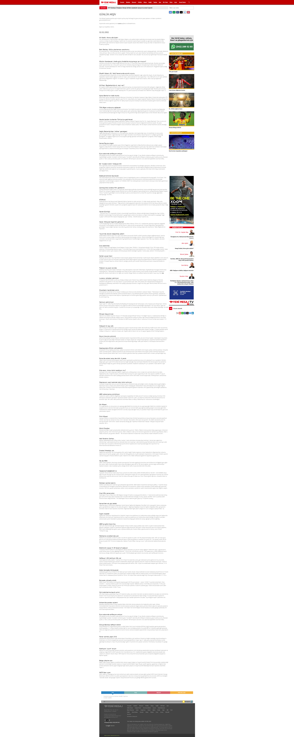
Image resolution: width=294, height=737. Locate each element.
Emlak (158, 710)
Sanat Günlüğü (104, 211)
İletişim (152, 712)
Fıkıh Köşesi (103, 416)
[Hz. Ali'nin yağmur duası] (181, 107)
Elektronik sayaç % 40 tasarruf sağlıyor (113, 548)
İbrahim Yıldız (184, 276)
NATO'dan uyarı (105, 672)
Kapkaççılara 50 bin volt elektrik (111, 348)
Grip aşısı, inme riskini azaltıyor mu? (112, 370)
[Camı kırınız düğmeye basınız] (181, 88)
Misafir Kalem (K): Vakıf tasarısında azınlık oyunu (117, 73)
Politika (140, 2)
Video (171, 2)
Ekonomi (134, 2)
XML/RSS (129, 714)
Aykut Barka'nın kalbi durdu (109, 95)
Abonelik (167, 712)
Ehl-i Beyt (165, 2)
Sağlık (150, 2)
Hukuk (149, 710)
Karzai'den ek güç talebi (108, 503)
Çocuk (154, 708)
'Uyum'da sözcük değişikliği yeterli (111, 234)
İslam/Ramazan (161, 708)
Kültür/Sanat (130, 708)
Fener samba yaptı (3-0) (108, 637)
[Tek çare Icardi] (181, 70)
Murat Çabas (184, 254)
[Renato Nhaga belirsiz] (181, 126)
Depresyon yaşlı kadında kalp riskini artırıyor (115, 382)
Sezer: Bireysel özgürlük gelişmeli (111, 222)
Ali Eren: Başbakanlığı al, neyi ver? (111, 85)
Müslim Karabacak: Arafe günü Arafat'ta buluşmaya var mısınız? (122, 61)
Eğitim (154, 710)
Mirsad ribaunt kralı (106, 314)
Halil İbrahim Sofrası (106, 438)
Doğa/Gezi (143, 710)
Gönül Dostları (104, 428)
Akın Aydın (185, 243)
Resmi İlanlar (182, 2)
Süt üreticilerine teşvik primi (109, 592)
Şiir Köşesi (103, 404)
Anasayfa (129, 705)
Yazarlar (122, 2)
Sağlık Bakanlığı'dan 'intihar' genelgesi (113, 131)
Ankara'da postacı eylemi (108, 602)
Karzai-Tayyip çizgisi (106, 143)
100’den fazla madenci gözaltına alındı (120, 8)
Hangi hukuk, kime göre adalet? (184, 248)
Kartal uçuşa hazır (105, 256)
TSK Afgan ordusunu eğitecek (110, 107)
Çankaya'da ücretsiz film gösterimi (112, 188)
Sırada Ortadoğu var (106, 450)
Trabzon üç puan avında (108, 268)
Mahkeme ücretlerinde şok (109, 536)
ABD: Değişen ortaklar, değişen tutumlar (182, 270)
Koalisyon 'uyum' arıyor (107, 648)
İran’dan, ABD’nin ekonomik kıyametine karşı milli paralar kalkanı (182, 259)
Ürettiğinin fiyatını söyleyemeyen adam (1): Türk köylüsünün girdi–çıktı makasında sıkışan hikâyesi (182, 282)
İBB (167, 710)
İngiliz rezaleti (104, 514)
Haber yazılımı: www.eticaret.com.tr (111, 735)
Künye (147, 712)
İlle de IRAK (103, 461)
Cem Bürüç (184, 265)
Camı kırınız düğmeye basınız (177, 90)
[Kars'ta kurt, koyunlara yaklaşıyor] (181, 149)
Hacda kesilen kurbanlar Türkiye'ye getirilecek (116, 119)
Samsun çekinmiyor (106, 302)
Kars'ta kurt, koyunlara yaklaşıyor (178, 151)
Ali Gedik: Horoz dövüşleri (108, 37)
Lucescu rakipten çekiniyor (109, 278)
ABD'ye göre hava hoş (107, 524)
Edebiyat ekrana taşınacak (109, 176)
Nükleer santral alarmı (107, 483)
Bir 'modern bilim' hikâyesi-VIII (110, 164)
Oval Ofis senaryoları (107, 493)
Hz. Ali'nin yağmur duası (175, 109)
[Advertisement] (181, 26)
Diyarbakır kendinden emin (109, 290)
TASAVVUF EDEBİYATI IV (108, 471)
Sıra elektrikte (104, 246)
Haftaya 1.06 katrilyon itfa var (110, 558)
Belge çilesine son (105, 660)
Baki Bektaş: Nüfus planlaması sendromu (114, 49)
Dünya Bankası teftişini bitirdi (110, 625)
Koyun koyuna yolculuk (107, 336)
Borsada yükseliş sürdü (107, 580)
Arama (161, 712)
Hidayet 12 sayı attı (106, 326)
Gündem (128, 2)
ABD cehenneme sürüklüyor (109, 394)
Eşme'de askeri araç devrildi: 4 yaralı (112, 358)
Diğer (163, 710)
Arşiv (175, 2)
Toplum (155, 2)
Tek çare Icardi (173, 71)
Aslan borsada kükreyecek (109, 570)
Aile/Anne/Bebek (147, 708)
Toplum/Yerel (138, 708)
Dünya (145, 2)
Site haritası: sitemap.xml (132, 716)
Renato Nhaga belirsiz (175, 127)
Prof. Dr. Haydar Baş (182, 232)
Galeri (137, 710)
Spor (160, 2)
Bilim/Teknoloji (130, 710)
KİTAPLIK (102, 200)
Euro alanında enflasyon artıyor (110, 153)
